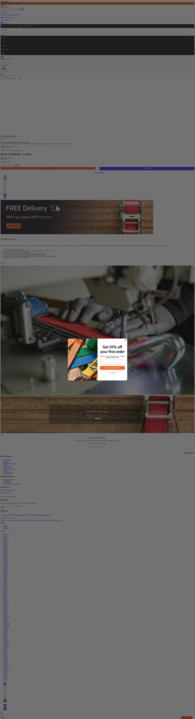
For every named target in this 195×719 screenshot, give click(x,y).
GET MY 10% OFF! (112, 368)
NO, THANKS (112, 372)
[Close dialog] (125, 340)
